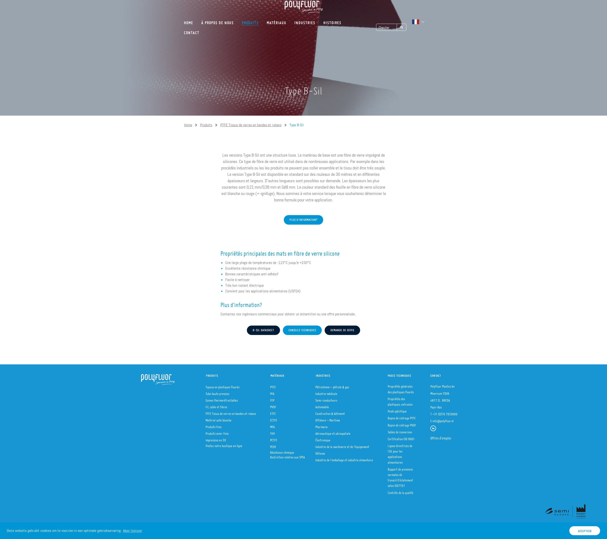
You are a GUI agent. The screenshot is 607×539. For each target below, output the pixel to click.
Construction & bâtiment (330, 412)
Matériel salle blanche (218, 419)
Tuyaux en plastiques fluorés (222, 385)
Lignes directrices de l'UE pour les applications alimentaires (400, 452)
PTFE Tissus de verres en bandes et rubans (250, 124)
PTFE (273, 385)
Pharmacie (321, 425)
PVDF (273, 405)
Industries (304, 21)
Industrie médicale (326, 392)
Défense (320, 452)
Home (188, 21)
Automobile (322, 405)
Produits (250, 21)
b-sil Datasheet (263, 329)
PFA (272, 392)
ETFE (273, 412)
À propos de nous (217, 21)
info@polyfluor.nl (443, 419)
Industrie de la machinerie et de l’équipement (342, 445)
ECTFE (273, 419)
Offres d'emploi (440, 436)
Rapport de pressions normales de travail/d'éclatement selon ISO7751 (400, 476)
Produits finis (213, 425)
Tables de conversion (400, 430)
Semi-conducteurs (326, 399)
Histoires (332, 21)
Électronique (322, 438)
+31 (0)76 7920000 (444, 412)
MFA (272, 425)
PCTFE (273, 438)
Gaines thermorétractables (222, 399)
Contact (191, 31)
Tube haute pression (217, 392)
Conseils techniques (302, 329)
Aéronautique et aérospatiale (332, 432)
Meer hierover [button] (132, 530)
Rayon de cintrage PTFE (402, 416)
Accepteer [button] (585, 530)
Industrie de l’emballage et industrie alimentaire (344, 458)
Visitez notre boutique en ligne (224, 444)
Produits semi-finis (217, 432)
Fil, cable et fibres (216, 405)
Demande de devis (342, 329)
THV (272, 432)
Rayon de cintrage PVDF (402, 424)
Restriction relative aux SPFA (287, 456)
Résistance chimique (282, 451)
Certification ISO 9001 (401, 437)
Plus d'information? (303, 218)
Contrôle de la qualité (400, 491)
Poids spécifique (397, 410)
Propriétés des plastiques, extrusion (400, 400)
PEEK (273, 445)
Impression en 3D (216, 438)
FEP (272, 399)
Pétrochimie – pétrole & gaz (332, 385)
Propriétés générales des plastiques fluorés (401, 388)
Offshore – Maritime (327, 419)
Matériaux (276, 21)
